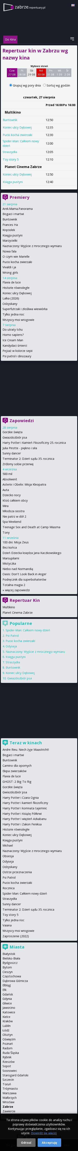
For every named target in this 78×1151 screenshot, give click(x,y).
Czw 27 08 (12, 73)
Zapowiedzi (22, 420)
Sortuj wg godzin (58, 85)
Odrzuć (26, 1143)
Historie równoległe (16, 288)
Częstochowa (11, 976)
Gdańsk (7, 994)
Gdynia (7, 999)
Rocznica (8, 888)
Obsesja (8, 856)
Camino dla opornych (17, 766)
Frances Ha (10, 225)
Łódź (5, 1030)
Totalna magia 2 (13, 585)
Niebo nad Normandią (17, 569)
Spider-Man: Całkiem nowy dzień (28, 630)
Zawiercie (8, 1111)
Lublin (6, 1026)
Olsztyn (7, 1035)
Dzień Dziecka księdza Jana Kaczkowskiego (31, 553)
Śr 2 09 (67, 73)
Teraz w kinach (26, 742)
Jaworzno (8, 1008)
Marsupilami (10, 558)
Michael (7, 845)
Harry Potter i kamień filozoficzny (25, 803)
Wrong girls (10, 272)
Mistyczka (9, 563)
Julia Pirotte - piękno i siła (19, 448)
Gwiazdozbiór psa (14, 437)
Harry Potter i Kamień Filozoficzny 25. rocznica (34, 443)
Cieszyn (7, 972)
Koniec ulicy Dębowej (17, 127)
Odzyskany (9, 304)
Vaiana (7, 925)
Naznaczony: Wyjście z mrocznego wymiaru (32, 246)
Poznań (7, 1044)
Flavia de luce (11, 282)
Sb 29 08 (31, 73)
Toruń (6, 1084)
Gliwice (7, 1003)
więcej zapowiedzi (17, 590)
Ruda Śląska (10, 1053)
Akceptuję (49, 1143)
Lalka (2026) (10, 298)
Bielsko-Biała (11, 958)
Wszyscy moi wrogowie (18, 320)
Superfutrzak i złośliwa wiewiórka (24, 309)
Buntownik (10, 120)
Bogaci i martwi (13, 214)
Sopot (6, 1066)
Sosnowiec (9, 1071)
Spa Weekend (11, 522)
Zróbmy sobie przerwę (17, 464)
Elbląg (6, 985)
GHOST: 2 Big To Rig (16, 782)
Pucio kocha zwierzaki (17, 135)
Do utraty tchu (12, 329)
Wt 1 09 (59, 73)
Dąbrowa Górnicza (15, 981)
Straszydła (10, 152)
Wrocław (8, 1102)
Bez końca (9, 547)
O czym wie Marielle (16, 256)
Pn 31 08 (50, 73)
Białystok (8, 954)
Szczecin (8, 1080)
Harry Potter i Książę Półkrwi (22, 814)
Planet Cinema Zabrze (23, 166)
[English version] (73, 5)
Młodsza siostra (13, 511)
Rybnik (6, 1057)
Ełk (4, 990)
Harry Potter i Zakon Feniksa (22, 824)
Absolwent (9, 479)
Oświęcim (9, 1039)
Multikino (13, 112)
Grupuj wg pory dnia (27, 85)
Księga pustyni (13, 182)
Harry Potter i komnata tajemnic (24, 808)
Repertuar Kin (25, 600)
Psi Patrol (12, 636)
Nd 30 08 (41, 73)
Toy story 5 (11, 159)
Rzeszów (8, 1062)
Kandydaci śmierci (14, 345)
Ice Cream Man (12, 340)
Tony (6, 532)
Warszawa (9, 1093)
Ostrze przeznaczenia (17, 872)
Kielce (6, 1017)
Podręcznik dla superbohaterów (24, 579)
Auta (5, 490)
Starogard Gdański (15, 1075)
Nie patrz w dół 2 (14, 516)
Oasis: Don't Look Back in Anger (24, 574)
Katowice (8, 1012)
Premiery (19, 197)
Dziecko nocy (11, 495)
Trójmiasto (10, 1088)
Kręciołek (8, 230)
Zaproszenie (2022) (15, 936)
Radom (7, 1048)
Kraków (7, 1021)
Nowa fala (9, 251)
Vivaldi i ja (9, 267)
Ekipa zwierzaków (14, 771)
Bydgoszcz (9, 963)
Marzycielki (9, 240)
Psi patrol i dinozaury (16, 356)
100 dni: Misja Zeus (15, 542)
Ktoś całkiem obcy (15, 500)
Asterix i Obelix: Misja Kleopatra (24, 484)
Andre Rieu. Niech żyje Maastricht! (25, 750)
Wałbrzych (9, 1098)
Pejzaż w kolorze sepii (17, 351)
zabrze (30, 7)
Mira (5, 506)
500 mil (7, 474)
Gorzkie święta (12, 432)
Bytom (7, 967)
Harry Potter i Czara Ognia (20, 798)
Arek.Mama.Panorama (17, 209)
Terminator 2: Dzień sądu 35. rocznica (28, 459)
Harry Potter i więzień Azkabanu (24, 819)
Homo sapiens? (13, 335)
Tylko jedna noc (13, 314)
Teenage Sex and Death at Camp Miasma (31, 527)
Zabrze (7, 1107)
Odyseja (11, 646)
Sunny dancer (11, 453)
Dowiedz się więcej (44, 1133)
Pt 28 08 (22, 73)
